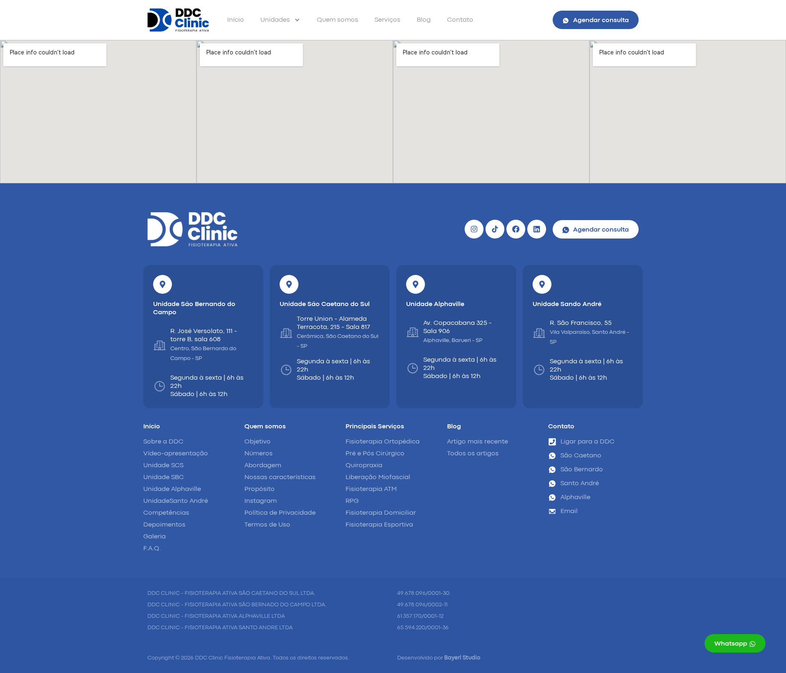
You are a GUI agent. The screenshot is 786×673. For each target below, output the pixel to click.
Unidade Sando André (567, 304)
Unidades (275, 20)
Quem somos (337, 20)
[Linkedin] (536, 229)
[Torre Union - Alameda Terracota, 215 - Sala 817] (286, 333)
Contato (460, 20)
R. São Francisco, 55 (581, 323)
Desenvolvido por (438, 657)
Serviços (387, 20)
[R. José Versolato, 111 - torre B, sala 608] (159, 345)
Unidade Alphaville (435, 304)
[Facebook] (515, 229)
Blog (424, 20)
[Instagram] (474, 229)
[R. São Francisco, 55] (539, 333)
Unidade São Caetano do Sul (325, 304)
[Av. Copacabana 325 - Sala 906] (412, 332)
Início (235, 20)
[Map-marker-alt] (162, 284)
